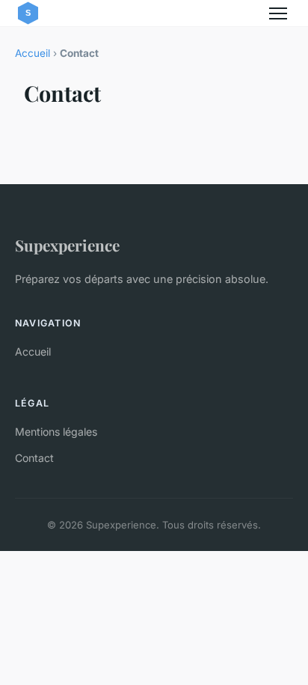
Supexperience (67, 244)
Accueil (32, 53)
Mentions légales (56, 431)
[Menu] (278, 13)
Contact (34, 457)
